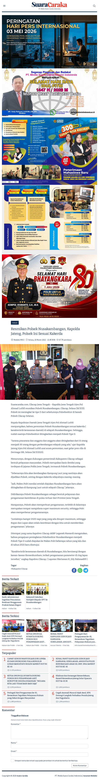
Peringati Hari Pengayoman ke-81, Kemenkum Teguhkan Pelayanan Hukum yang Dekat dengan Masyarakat (85, 638)
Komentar (16, 724)
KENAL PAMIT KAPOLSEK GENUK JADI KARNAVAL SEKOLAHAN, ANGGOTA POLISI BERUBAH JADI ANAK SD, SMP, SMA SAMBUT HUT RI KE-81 (61, 638)
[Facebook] (74, 570)
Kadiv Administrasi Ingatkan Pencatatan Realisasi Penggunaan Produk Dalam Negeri (11, 601)
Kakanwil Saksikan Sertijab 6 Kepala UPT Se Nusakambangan (37, 599)
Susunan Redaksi (90, 775)
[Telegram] (85, 570)
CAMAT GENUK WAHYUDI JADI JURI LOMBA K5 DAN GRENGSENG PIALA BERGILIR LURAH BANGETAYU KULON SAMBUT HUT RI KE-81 (27, 662)
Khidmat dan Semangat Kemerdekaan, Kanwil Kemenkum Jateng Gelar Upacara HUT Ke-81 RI (74, 678)
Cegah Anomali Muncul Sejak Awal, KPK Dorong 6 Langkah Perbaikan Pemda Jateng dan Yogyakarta (12, 637)
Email (14, 751)
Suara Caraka (22, 775)
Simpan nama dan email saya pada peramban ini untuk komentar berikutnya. (46, 760)
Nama (14, 742)
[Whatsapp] (80, 570)
